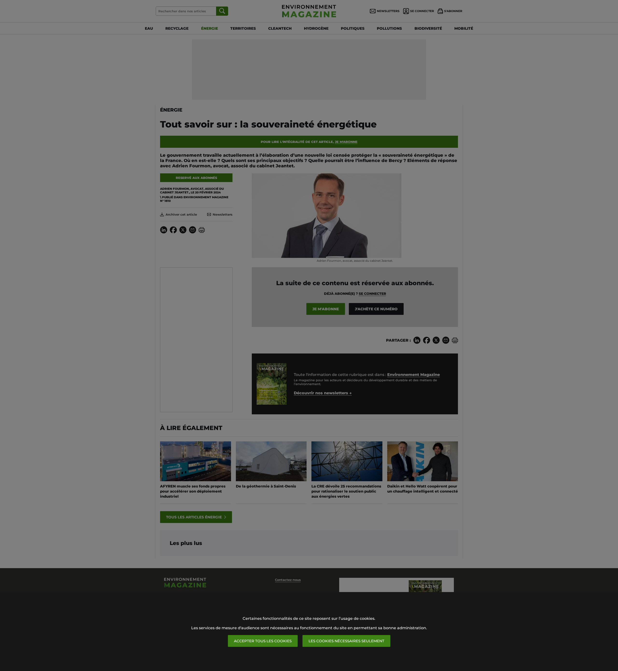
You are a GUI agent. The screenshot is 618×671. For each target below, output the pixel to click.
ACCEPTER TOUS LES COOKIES (263, 641)
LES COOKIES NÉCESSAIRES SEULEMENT (346, 641)
